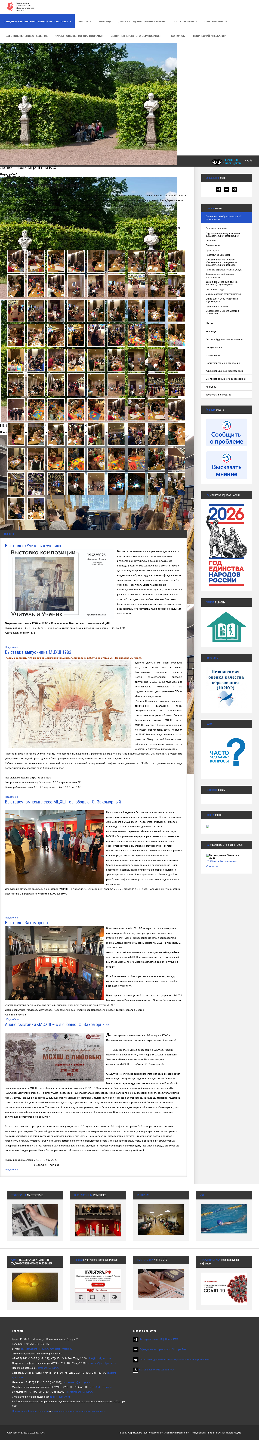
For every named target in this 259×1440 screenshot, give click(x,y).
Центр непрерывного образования (136, 36)
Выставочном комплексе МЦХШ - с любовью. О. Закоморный (63, 802)
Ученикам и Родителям (176, 1432)
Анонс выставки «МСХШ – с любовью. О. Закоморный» (57, 1024)
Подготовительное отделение (26, 36)
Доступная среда (215, 289)
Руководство (212, 250)
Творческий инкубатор (209, 36)
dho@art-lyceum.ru (99, 1358)
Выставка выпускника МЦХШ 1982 (38, 652)
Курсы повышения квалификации (79, 36)
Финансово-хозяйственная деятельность (220, 275)
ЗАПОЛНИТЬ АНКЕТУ (226, 679)
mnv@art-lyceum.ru (61, 1349)
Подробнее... (12, 647)
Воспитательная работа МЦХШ (224, 1432)
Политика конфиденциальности (30, 1411)
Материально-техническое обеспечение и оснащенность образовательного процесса (221, 262)
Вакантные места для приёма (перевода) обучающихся (221, 283)
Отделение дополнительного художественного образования (174, 1359)
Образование (214, 21)
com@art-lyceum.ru (47, 1368)
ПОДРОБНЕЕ (226, 622)
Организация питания (217, 306)
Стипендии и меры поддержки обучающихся (222, 300)
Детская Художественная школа (142, 21)
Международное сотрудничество (223, 294)
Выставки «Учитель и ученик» (33, 545)
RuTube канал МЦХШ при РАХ (156, 1369)
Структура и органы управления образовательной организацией (223, 234)
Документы (211, 240)
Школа (83, 21)
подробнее (35, 1289)
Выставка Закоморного (27, 922)
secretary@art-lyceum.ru (35, 1349)
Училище (105, 21)
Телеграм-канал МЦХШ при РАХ (159, 1339)
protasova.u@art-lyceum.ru (78, 1382)
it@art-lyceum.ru (60, 1396)
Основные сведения (216, 228)
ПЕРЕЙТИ (226, 745)
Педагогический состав (218, 255)
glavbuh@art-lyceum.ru (79, 1392)
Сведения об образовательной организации (36, 21)
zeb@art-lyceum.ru (101, 1387)
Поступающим (183, 21)
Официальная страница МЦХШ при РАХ (163, 1349)
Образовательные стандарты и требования (222, 312)
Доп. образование (153, 1432)
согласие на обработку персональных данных (78, 1411)
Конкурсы (178, 36)
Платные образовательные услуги (224, 269)
